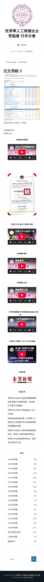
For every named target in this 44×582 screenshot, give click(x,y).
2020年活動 (13, 486)
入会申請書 (12, 536)
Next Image (23, 62)
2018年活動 (13, 496)
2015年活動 (13, 505)
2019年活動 (13, 491)
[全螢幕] (33, 158)
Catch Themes (28, 578)
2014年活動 (13, 509)
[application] (22, 152)
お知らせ (20, 51)
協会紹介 (11, 541)
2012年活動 (13, 518)
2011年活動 (13, 523)
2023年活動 (13, 473)
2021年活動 (13, 482)
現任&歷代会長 (14, 532)
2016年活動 (13, 500)
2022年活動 (13, 477)
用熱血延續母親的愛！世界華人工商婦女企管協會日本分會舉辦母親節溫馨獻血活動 (22, 422)
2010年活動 (13, 527)
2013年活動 (13, 514)
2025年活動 (13, 464)
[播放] (11, 158)
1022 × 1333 (21, 122)
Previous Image (11, 62)
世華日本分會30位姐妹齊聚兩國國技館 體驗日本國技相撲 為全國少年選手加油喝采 (22, 402)
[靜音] (29, 158)
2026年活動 (13, 459)
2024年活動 (13, 468)
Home (13, 51)
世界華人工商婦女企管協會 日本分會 (22, 33)
